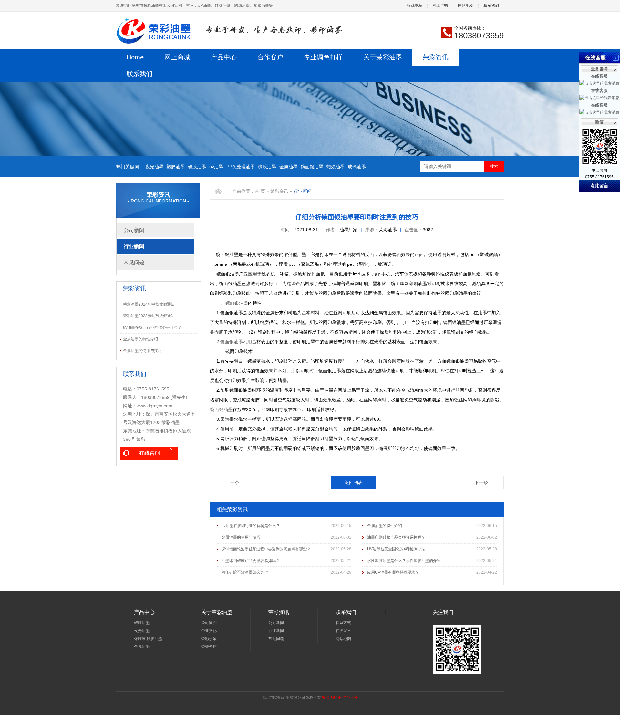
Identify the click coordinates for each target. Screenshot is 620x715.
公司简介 (209, 622)
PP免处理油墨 (240, 166)
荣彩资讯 (436, 57)
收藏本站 (414, 6)
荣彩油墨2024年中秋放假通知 (149, 304)
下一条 (481, 482)
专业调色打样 (323, 57)
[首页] (218, 191)
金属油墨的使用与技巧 (142, 350)
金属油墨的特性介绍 (140, 339)
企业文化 (209, 630)
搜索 (494, 166)
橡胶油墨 (267, 166)
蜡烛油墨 (335, 166)
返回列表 (354, 482)
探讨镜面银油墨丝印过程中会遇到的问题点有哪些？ (266, 549)
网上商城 (177, 57)
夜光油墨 (154, 166)
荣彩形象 (209, 639)
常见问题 (134, 262)
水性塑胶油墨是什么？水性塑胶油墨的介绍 (404, 560)
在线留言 (343, 630)
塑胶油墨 (176, 166)
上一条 (232, 482)
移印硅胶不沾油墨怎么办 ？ (245, 572)
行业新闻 (134, 246)
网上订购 (440, 6)
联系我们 (491, 6)
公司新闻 (134, 230)
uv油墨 (216, 166)
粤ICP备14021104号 (340, 697)
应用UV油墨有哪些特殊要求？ (393, 572)
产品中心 (224, 57)
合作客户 (270, 57)
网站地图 (465, 6)
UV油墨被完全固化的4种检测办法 (396, 549)
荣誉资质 (209, 646)
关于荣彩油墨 (382, 57)
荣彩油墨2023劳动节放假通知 (149, 316)
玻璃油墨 (357, 166)
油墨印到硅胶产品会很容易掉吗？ (396, 537)
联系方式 (343, 622)
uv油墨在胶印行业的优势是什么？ (152, 327)
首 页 (260, 191)
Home (135, 57)
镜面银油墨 (312, 166)
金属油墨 (288, 166)
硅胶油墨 (197, 166)
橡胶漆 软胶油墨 (148, 639)
